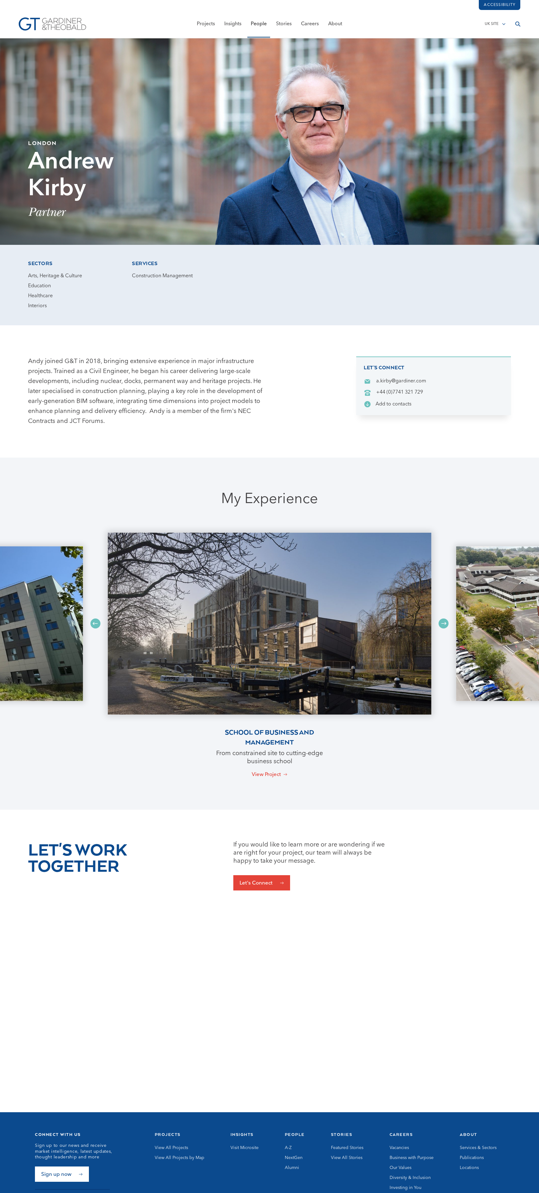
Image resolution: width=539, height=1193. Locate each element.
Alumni (292, 1168)
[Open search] (517, 24)
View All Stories (346, 1158)
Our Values (400, 1168)
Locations (469, 1168)
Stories (284, 24)
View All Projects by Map (179, 1158)
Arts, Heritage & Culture (55, 276)
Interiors (37, 305)
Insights (232, 24)
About (335, 24)
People (259, 24)
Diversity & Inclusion (410, 1178)
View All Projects (171, 1148)
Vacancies (399, 1148)
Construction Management (162, 276)
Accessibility (499, 5)
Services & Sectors (478, 1148)
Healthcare (40, 295)
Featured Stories (347, 1148)
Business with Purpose (412, 1158)
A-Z (288, 1148)
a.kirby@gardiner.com (401, 381)
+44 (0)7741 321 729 (399, 392)
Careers (310, 24)
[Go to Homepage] (52, 24)
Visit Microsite (245, 1148)
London (42, 143)
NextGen (294, 1158)
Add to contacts (393, 404)
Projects (206, 24)
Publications (472, 1158)
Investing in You (405, 1188)
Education (39, 286)
